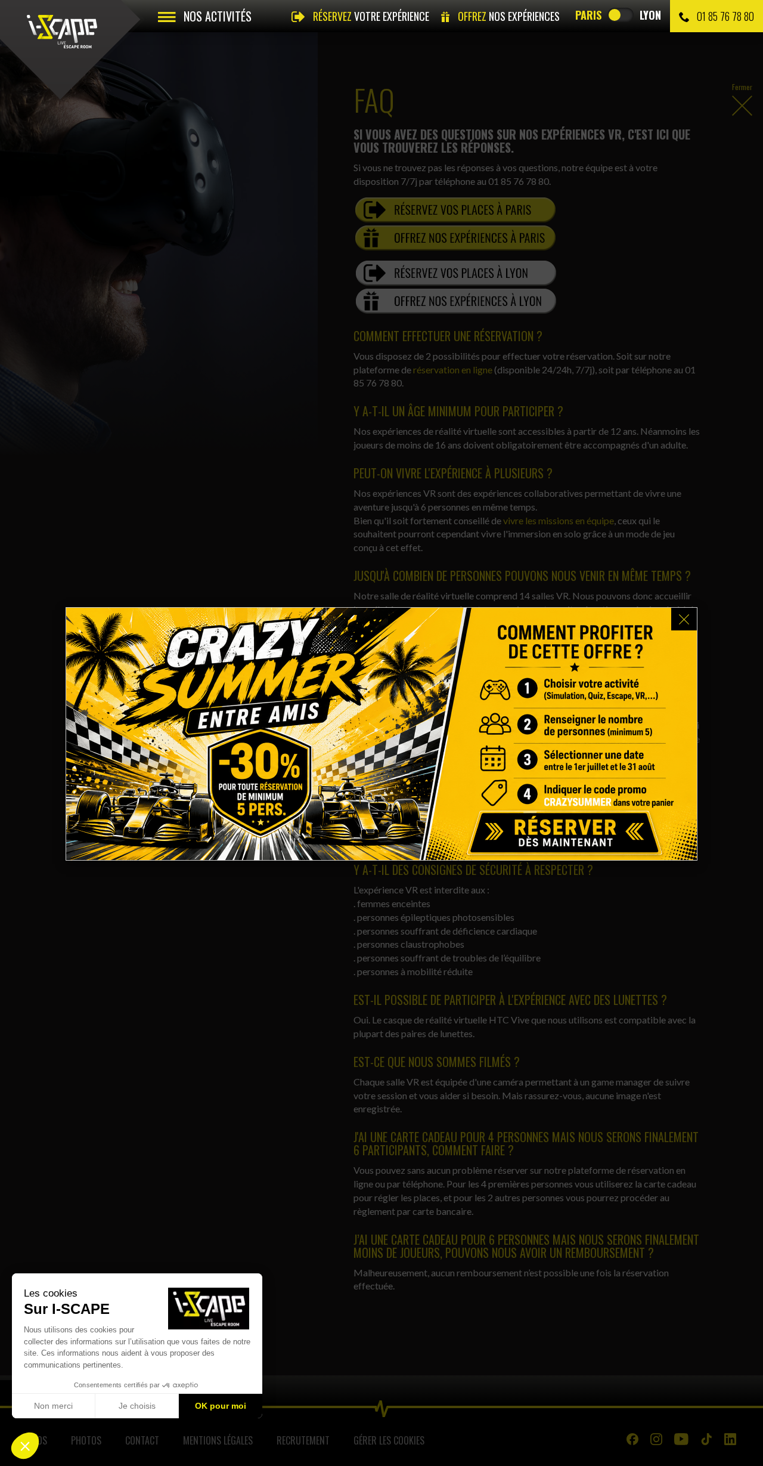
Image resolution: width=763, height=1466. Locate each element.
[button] (25, 1445)
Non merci (53, 1406)
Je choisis (137, 1406)
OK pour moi (220, 1406)
